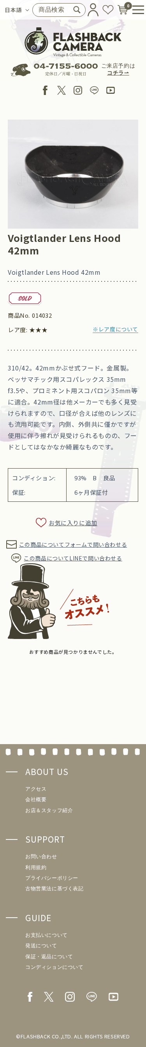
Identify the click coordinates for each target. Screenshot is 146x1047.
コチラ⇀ (118, 73)
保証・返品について (49, 956)
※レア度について (115, 329)
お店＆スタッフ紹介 (49, 810)
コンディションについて (54, 967)
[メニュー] (135, 9)
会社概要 (35, 799)
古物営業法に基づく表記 (54, 888)
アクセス (35, 789)
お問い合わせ (41, 856)
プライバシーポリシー (51, 878)
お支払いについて (46, 935)
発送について (41, 946)
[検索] (77, 10)
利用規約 (35, 867)
